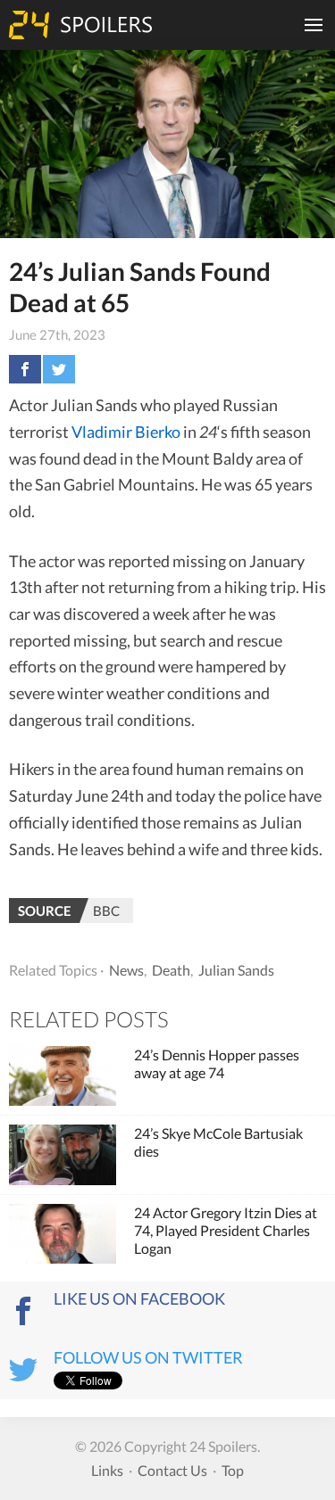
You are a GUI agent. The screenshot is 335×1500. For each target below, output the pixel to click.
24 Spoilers (80, 25)
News (126, 969)
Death (171, 969)
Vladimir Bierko (125, 431)
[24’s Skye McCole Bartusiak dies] (62, 1155)
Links (107, 1470)
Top (233, 1470)
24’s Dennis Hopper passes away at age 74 (216, 1063)
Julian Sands (236, 969)
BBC (106, 910)
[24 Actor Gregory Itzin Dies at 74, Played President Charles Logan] (62, 1234)
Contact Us (172, 1470)
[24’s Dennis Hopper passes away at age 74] (62, 1076)
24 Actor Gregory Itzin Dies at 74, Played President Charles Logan (225, 1230)
